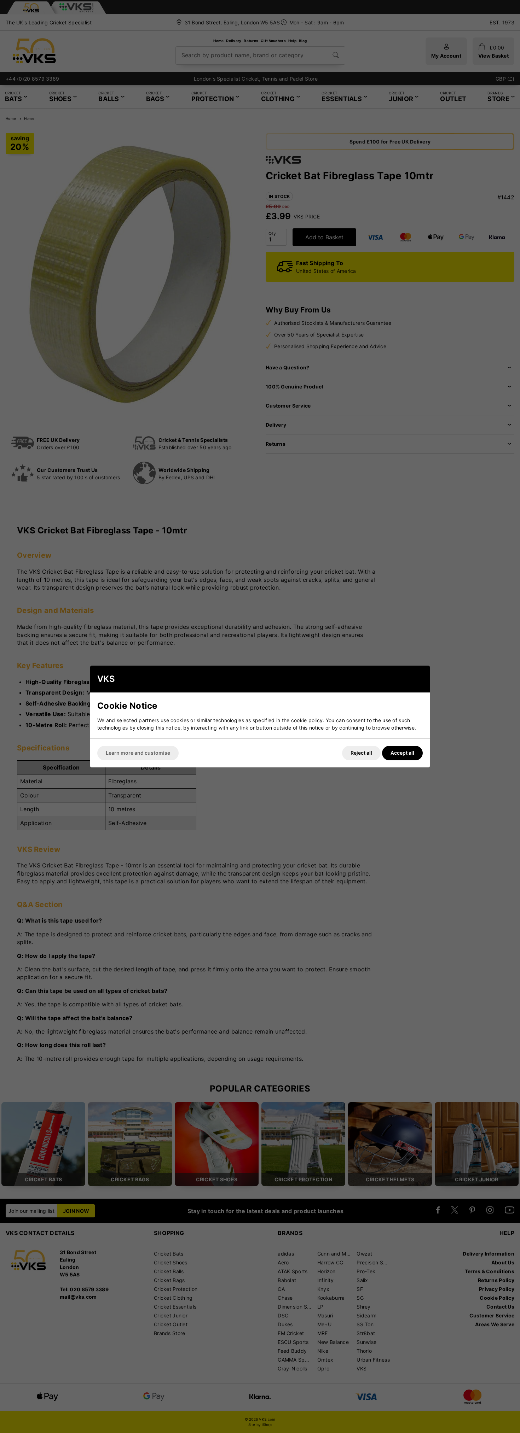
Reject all (361, 753)
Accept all (402, 753)
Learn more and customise (138, 753)
